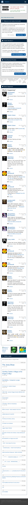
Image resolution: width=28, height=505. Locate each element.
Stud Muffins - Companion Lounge (11, 380)
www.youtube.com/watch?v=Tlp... (15, 119)
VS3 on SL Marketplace (18, 54)
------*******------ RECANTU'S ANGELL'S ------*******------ (13, 457)
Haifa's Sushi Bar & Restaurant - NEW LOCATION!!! (12, 452)
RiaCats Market (5, 397)
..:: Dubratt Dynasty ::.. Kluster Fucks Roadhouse (11, 447)
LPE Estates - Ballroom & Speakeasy (9, 403)
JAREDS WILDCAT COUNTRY (8, 414)
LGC (3, 487)
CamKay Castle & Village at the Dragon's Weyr (12, 373)
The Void (4, 466)
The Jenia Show (8, 364)
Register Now (20, 35)
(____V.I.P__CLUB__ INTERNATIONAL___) (10, 461)
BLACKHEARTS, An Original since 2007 (10, 438)
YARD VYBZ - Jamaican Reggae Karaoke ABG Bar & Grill (13, 392)
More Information (19, 73)
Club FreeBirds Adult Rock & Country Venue (10, 482)
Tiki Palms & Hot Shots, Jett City (8, 418)
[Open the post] (25, 93)
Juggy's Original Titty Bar (7, 428)
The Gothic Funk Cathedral (7, 423)
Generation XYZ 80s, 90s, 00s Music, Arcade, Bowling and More (13, 433)
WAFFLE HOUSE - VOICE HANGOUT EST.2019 (11, 409)
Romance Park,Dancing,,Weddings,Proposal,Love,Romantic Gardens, (14, 477)
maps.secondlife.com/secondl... (15, 108)
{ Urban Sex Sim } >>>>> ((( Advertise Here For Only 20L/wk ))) (13, 471)
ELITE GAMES (5, 491)
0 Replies (11, 99)
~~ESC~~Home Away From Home (9, 443)
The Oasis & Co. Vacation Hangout (9, 386)
